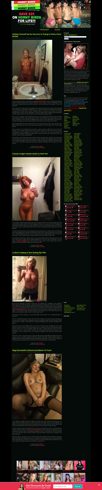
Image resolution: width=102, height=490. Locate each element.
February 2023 (68, 160)
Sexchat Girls (76, 119)
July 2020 (66, 190)
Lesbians (75, 116)
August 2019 (77, 133)
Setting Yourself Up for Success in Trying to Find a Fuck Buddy (36, 35)
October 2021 (67, 176)
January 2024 (67, 151)
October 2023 (67, 153)
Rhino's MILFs (80, 306)
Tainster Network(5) (80, 99)
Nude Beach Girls (81, 305)
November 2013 (78, 187)
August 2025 (67, 139)
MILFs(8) (75, 100)
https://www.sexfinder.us (19, 309)
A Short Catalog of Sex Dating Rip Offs (29, 253)
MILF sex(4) (72, 97)
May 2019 (76, 136)
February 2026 (68, 136)
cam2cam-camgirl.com (67, 306)
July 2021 (66, 179)
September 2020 (68, 187)
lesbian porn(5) (72, 99)
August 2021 (67, 178)
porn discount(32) (71, 104)
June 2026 (67, 135)
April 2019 (76, 137)
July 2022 (66, 167)
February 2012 (78, 198)
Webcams (75, 125)
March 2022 (67, 170)
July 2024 (66, 147)
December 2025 (68, 137)
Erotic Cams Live (68, 309)
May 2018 (76, 148)
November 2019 (68, 198)
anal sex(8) (81, 100)
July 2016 (76, 170)
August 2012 (77, 195)
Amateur (66, 116)
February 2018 (78, 149)
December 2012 (78, 190)
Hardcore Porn (68, 311)
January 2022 (67, 172)
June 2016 (76, 171)
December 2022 (68, 163)
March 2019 (77, 139)
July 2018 (76, 147)
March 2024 (67, 148)
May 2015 (76, 178)
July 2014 (76, 182)
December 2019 (68, 197)
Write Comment (41, 147)
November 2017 (78, 152)
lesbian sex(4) (67, 97)
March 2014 (77, 184)
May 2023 (66, 157)
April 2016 (76, 172)
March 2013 (77, 188)
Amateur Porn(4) (78, 97)
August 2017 (77, 156)
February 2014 (78, 186)
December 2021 (68, 174)
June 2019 (76, 135)
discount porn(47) (71, 108)
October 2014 (77, 179)
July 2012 (76, 197)
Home (66, 35)
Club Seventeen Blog (69, 308)
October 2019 (67, 199)
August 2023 (67, 155)
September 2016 (78, 167)
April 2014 (76, 183)
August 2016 (77, 168)
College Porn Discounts (44, 29)
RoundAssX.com (81, 308)
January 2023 (67, 161)
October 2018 (77, 145)
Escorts (66, 123)
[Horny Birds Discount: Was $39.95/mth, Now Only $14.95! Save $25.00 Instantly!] (51, 27)
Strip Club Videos (75, 121)
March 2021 (67, 180)
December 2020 (68, 183)
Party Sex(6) (70, 100)
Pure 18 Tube (57, 29)
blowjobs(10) (67, 102)
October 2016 (77, 166)
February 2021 (68, 182)
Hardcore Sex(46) (78, 106)
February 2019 (78, 140)
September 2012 (78, 194)
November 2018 (78, 144)
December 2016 (78, 163)
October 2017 (77, 153)
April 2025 (66, 141)
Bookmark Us (73, 35)
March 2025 (67, 143)
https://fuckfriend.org (40, 101)
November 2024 (68, 145)
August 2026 (67, 133)
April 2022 (66, 168)
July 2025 (66, 140)
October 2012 (77, 193)
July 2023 (66, 156)
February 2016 (78, 175)
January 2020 (67, 195)
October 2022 (67, 164)
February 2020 (68, 194)
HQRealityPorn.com (69, 312)
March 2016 (77, 174)
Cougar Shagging (21, 241)
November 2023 (68, 152)
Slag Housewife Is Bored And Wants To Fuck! (32, 350)
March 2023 (67, 159)
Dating (41, 146)
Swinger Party (76, 123)
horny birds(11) (84, 102)
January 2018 (77, 151)
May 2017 (76, 159)
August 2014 (77, 180)
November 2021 (68, 175)
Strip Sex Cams (81, 309)
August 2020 (67, 188)
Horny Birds (67, 127)
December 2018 (78, 143)
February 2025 (68, 144)
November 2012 (78, 191)
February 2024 (68, 149)
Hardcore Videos (66, 125)
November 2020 (68, 184)
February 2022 (68, 171)
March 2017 (77, 160)
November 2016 (78, 164)
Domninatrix (67, 122)
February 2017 (78, 161)
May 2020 (66, 193)
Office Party (75, 117)
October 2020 (67, 186)
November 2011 (78, 199)
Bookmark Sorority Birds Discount (33, 38)
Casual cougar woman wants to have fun (30, 154)
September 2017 (78, 155)
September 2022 (68, 166)
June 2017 (76, 157)
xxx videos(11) (75, 102)
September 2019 (68, 201)
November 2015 (78, 176)
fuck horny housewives (34, 429)
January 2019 (77, 141)
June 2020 (67, 191)
